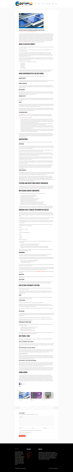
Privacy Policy (28, 453)
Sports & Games (48, 3)
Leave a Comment (21, 31)
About (56, 3)
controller (21, 114)
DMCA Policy (28, 456)
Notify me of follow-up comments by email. (25, 432)
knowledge (25, 41)
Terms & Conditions (29, 452)
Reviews (53, 3)
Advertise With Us (29, 455)
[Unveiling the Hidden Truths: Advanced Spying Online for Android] (36, 395)
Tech (36, 3)
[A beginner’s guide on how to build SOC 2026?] (48, 395)
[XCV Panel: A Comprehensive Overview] (24, 395)
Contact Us (28, 454)
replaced (31, 332)
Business (39, 3)
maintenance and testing (40, 271)
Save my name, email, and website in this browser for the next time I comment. (30, 430)
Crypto (43, 3)
